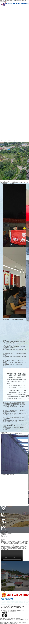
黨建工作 (6, 183)
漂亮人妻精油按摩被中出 (4, 622)
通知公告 (10, 183)
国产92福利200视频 (20, 622)
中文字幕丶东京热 (13, 622)
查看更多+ (24, 366)
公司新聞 (3, 183)
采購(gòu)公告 (14, 183)
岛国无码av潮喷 (14, 623)
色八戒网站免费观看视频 (6, 623)
